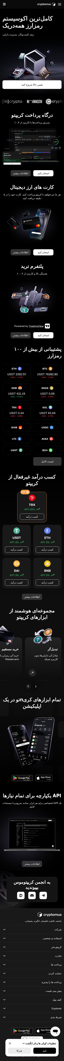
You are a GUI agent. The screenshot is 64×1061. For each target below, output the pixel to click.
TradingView (36, 326)
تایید (45, 1050)
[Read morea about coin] (36, 101)
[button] (32, 929)
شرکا (19, 1050)
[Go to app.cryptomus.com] (46, 4)
